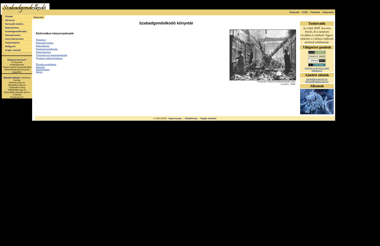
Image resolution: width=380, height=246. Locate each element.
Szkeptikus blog (17, 87)
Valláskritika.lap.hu (17, 90)
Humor (39, 72)
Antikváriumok (17, 64)
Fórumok (315, 12)
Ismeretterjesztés (14, 39)
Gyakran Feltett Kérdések (49, 58)
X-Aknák (17, 94)
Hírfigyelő (10, 46)
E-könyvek (17, 62)
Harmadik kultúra (14, 24)
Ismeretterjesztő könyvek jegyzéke (16, 70)
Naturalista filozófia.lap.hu (17, 92)
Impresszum (175, 118)
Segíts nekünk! (13, 50)
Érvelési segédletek (46, 64)
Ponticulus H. (17, 97)
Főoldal (9, 16)
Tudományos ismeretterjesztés (52, 55)
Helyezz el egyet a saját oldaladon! (317, 69)
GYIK (305, 12)
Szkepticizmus (13, 35)
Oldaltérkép (191, 118)
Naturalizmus (12, 27)
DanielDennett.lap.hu (317, 79)
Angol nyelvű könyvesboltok (17, 67)
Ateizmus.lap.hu (17, 82)
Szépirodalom (12, 42)
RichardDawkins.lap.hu (317, 81)
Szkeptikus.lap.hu (17, 85)
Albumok (40, 67)
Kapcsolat (328, 12)
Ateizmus (10, 20)
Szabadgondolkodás (16, 31)
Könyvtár (294, 12)
